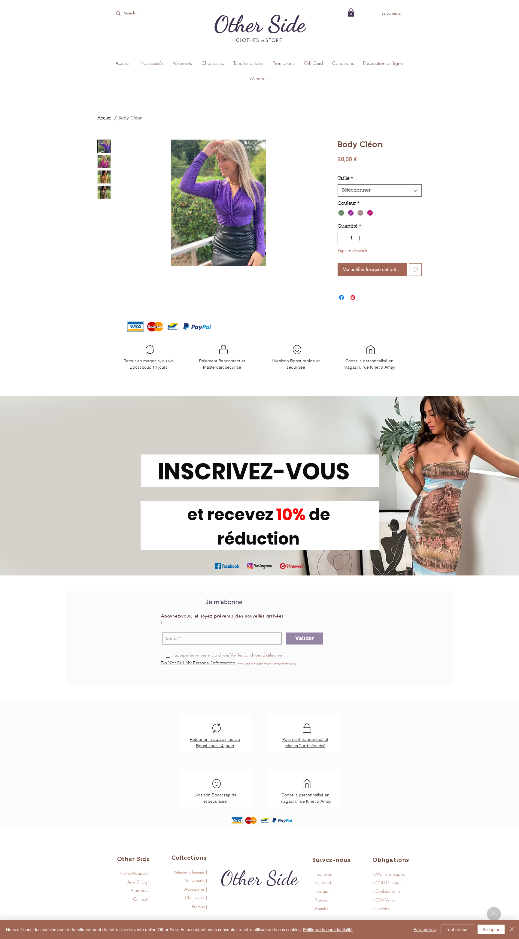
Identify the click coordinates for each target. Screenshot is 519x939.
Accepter (491, 929)
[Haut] (494, 914)
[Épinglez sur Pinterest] (353, 297)
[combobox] (380, 190)
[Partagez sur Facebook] (341, 297)
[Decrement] (342, 238)
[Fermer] (511, 929)
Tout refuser (457, 929)
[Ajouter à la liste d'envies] (415, 269)
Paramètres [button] (425, 929)
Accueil (105, 118)
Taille (345, 178)
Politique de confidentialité (328, 929)
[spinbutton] (351, 238)
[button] (351, 12)
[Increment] (360, 238)
